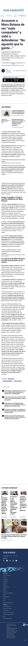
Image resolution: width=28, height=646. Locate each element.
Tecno (4, 598)
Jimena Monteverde (7, 381)
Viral (4, 600)
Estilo (4, 594)
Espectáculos (9, 15)
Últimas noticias (6, 575)
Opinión (5, 591)
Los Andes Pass (6, 606)
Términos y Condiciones (8, 612)
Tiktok (10, 560)
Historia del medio (7, 618)
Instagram (7, 560)
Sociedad (5, 581)
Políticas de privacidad (8, 614)
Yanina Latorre (17, 381)
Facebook (4, 560)
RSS (4, 616)
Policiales (5, 583)
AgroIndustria (6, 596)
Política (5, 577)
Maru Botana (11, 378)
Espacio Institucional (8, 602)
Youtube (16, 560)
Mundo (4, 589)
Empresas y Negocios (8, 593)
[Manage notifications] (25, 640)
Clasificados (6, 610)
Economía (5, 579)
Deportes (5, 585)
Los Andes (2, 16)
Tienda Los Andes (7, 608)
